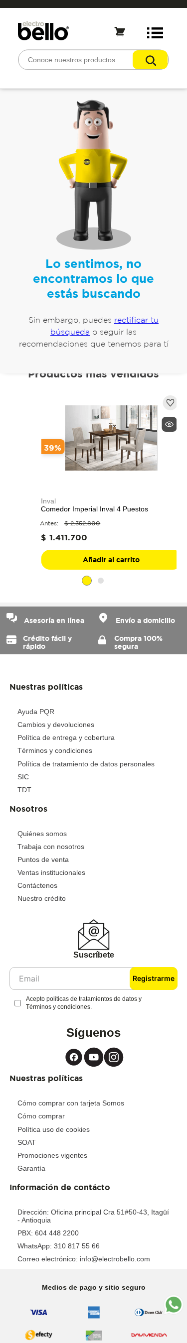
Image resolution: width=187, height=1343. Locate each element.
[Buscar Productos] (150, 59)
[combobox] (93, 60)
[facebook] (74, 1057)
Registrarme (154, 978)
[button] (169, 424)
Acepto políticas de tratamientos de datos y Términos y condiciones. (84, 1002)
